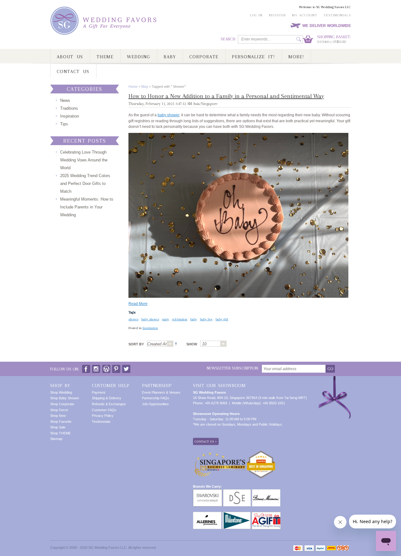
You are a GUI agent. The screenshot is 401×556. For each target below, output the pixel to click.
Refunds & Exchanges (109, 404)
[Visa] (309, 548)
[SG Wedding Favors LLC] (104, 20)
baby (193, 319)
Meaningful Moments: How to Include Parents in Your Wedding (86, 207)
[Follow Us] (96, 367)
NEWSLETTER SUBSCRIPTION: (233, 368)
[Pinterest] (116, 367)
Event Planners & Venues (161, 392)
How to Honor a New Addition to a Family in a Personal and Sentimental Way (226, 96)
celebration (179, 319)
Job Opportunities (155, 404)
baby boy (206, 319)
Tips (64, 124)
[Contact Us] (206, 440)
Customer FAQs (104, 410)
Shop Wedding (61, 392)
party (165, 319)
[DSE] (237, 492)
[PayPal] (320, 548)
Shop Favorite (60, 421)
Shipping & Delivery (106, 398)
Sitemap (56, 439)
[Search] (299, 39)
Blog (144, 86)
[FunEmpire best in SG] (261, 453)
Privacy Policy (102, 415)
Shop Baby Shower (64, 398)
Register (277, 15)
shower (133, 319)
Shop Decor (59, 410)
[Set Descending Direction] (175, 343)
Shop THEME (60, 433)
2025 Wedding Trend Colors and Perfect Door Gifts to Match (85, 183)
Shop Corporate (62, 404)
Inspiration (150, 328)
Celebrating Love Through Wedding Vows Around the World (83, 160)
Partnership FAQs (155, 398)
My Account (304, 15)
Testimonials (337, 15)
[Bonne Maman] (266, 492)
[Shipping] (331, 548)
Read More (138, 304)
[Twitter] (126, 367)
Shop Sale (57, 427)
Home (133, 86)
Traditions (69, 108)
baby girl (222, 319)
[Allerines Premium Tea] (207, 514)
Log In (256, 15)
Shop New (58, 415)
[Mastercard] (298, 548)
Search (228, 39)
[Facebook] (86, 367)
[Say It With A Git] (266, 514)
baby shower (168, 115)
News (65, 100)
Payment (98, 392)
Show (191, 344)
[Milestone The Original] (236, 514)
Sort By (136, 344)
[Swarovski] (207, 492)
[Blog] (106, 367)
